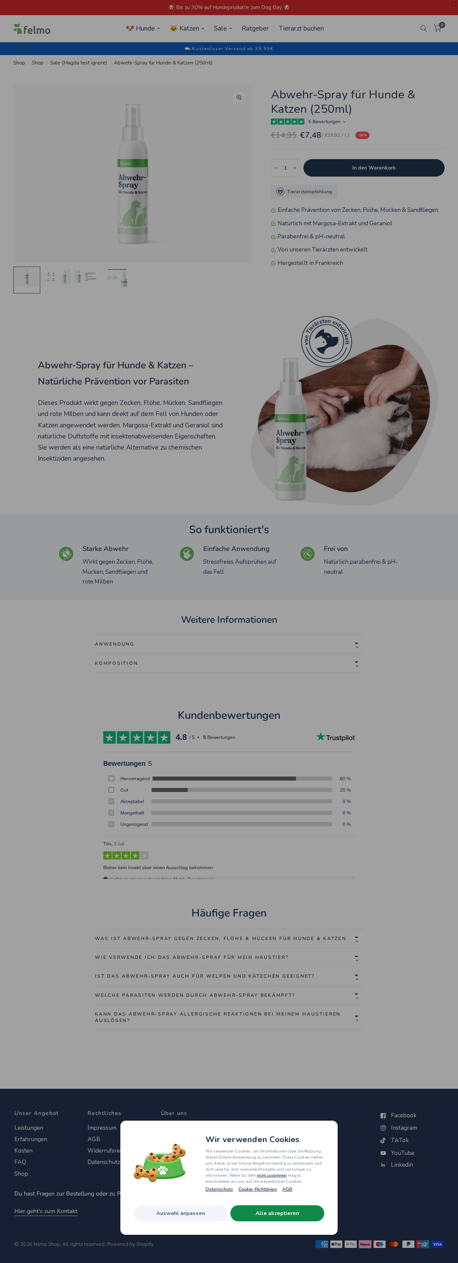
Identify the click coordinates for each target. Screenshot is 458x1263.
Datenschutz (219, 1189)
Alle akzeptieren (277, 1213)
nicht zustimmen (272, 1175)
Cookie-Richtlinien (257, 1189)
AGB (287, 1189)
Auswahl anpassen (180, 1213)
